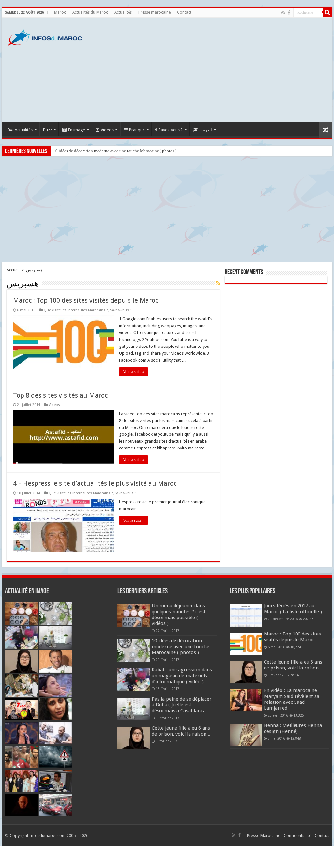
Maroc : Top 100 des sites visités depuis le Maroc (85, 300)
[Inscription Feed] (218, 283)
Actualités (123, 12)
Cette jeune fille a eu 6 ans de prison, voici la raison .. (181, 731)
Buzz (47, 129)
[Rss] (283, 13)
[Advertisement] (208, 70)
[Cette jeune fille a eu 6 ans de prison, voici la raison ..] (246, 672)
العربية (206, 129)
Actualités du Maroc (90, 12)
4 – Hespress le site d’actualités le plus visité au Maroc (94, 483)
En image (76, 129)
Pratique (137, 129)
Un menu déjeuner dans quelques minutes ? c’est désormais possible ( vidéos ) (178, 614)
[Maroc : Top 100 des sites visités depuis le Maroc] (246, 644)
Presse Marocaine (263, 835)
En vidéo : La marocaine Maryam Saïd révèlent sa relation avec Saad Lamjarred (291, 699)
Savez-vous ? (171, 129)
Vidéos (107, 129)
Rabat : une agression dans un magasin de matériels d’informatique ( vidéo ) (182, 676)
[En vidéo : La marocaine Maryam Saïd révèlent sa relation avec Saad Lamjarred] (246, 700)
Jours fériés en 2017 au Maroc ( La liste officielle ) (293, 609)
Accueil (13, 269)
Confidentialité (297, 835)
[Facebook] (289, 13)
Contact (184, 12)
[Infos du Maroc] (44, 37)
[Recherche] (327, 12)
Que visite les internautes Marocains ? (76, 310)
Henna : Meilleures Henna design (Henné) (293, 728)
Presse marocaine (154, 12)
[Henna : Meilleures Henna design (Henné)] (246, 735)
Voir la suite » (133, 371)
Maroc (60, 12)
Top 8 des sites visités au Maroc (60, 395)
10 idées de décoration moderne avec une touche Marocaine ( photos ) (114, 150)
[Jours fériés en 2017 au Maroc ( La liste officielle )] (246, 615)
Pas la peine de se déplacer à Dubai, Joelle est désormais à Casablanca (182, 705)
